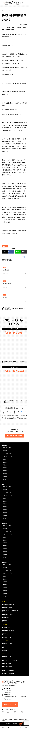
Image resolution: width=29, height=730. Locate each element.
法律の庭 (5, 650)
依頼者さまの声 (7, 562)
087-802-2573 (15, 371)
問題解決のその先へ (8, 614)
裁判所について (7, 657)
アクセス (5, 621)
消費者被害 (6, 459)
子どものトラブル (7, 456)
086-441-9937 (15, 332)
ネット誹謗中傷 (7, 453)
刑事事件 (5, 467)
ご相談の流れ (6, 627)
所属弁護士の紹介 (7, 607)
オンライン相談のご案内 (9, 670)
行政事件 (5, 476)
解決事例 (5, 523)
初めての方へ (6, 634)
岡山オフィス (14, 329)
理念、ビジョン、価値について (10, 611)
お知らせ (5, 647)
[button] (24, 252)
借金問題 (5, 462)
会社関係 (5, 473)
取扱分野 (5, 445)
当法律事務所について (8, 604)
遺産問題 (5, 450)
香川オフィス (14, 367)
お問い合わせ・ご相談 (16, 436)
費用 (4, 484)
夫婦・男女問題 (7, 447)
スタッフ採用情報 (7, 667)
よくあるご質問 (7, 637)
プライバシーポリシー (8, 673)
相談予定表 (6, 617)
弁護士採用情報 (7, 663)
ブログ (5, 246)
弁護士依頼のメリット (8, 630)
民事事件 (5, 470)
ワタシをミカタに (7, 643)
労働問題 (5, 464)
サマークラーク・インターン (10, 660)
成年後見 (5, 479)
